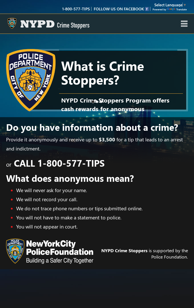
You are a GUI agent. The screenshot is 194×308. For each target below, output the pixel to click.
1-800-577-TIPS (71, 163)
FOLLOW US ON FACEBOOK (119, 8)
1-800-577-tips (76, 8)
